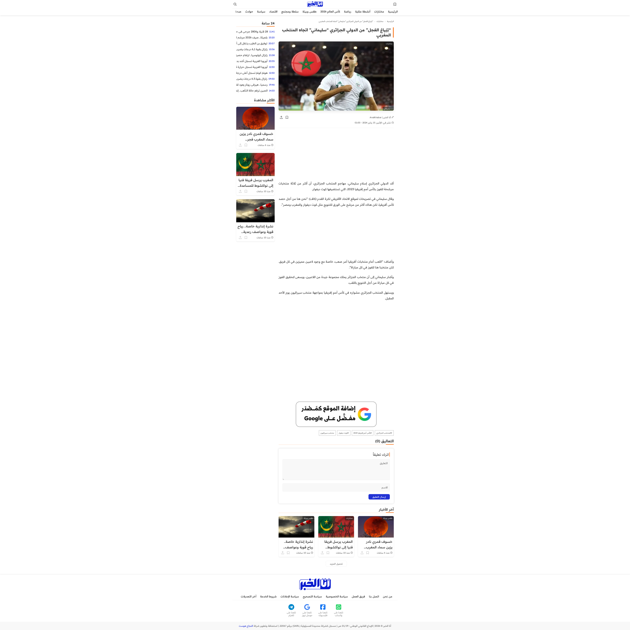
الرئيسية (393, 11)
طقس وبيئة (309, 11)
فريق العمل (358, 596)
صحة (238, 11)
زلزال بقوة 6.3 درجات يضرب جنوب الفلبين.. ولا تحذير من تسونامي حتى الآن (251, 78)
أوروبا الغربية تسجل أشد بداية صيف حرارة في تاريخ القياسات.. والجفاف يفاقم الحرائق (251, 61)
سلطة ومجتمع (290, 11)
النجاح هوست (246, 625)
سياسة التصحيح (312, 596)
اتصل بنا (374, 596)
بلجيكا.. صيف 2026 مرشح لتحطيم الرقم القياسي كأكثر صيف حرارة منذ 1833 (251, 37)
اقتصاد (273, 11)
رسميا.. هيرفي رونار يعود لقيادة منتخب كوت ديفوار (252, 84)
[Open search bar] (235, 4)
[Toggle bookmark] (287, 117)
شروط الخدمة (268, 596)
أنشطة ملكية (362, 11)
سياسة (261, 11)
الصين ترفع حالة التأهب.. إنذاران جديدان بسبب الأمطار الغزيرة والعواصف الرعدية (252, 90)
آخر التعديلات (248, 596)
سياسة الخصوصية (337, 596)
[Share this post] (281, 117)
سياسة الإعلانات (290, 596)
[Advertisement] (336, 156)
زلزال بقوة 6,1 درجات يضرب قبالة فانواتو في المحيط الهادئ (252, 49)
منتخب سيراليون (327, 433)
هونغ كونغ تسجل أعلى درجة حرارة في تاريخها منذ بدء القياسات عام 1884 (252, 72)
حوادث (249, 11)
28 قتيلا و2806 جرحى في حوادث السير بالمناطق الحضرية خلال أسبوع (252, 31)
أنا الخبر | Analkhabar (381, 117)
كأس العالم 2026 (330, 11)
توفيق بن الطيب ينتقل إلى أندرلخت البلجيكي (251, 43)
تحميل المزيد (336, 563)
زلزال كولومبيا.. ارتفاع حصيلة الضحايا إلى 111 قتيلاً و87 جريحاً (252, 55)
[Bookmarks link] (395, 4)
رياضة (347, 11)
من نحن (387, 596)
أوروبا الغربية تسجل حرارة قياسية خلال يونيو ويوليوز (252, 67)
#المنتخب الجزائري (384, 433)
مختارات (379, 11)
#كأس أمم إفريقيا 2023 (362, 433)
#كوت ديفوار (344, 433)
